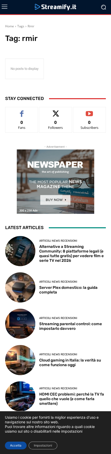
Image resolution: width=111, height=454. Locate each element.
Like (22, 111)
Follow (56, 111)
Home (9, 26)
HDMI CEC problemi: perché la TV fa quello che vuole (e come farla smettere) (71, 399)
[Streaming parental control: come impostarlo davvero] (20, 324)
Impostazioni (43, 445)
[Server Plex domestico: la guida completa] (20, 287)
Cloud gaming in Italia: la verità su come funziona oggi (70, 362)
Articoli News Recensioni (58, 240)
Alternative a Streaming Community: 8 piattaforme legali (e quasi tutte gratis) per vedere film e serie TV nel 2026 (71, 253)
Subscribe (89, 111)
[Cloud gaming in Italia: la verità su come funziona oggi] (20, 360)
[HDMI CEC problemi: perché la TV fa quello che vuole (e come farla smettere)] (20, 396)
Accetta (15, 445)
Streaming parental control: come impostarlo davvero (70, 326)
